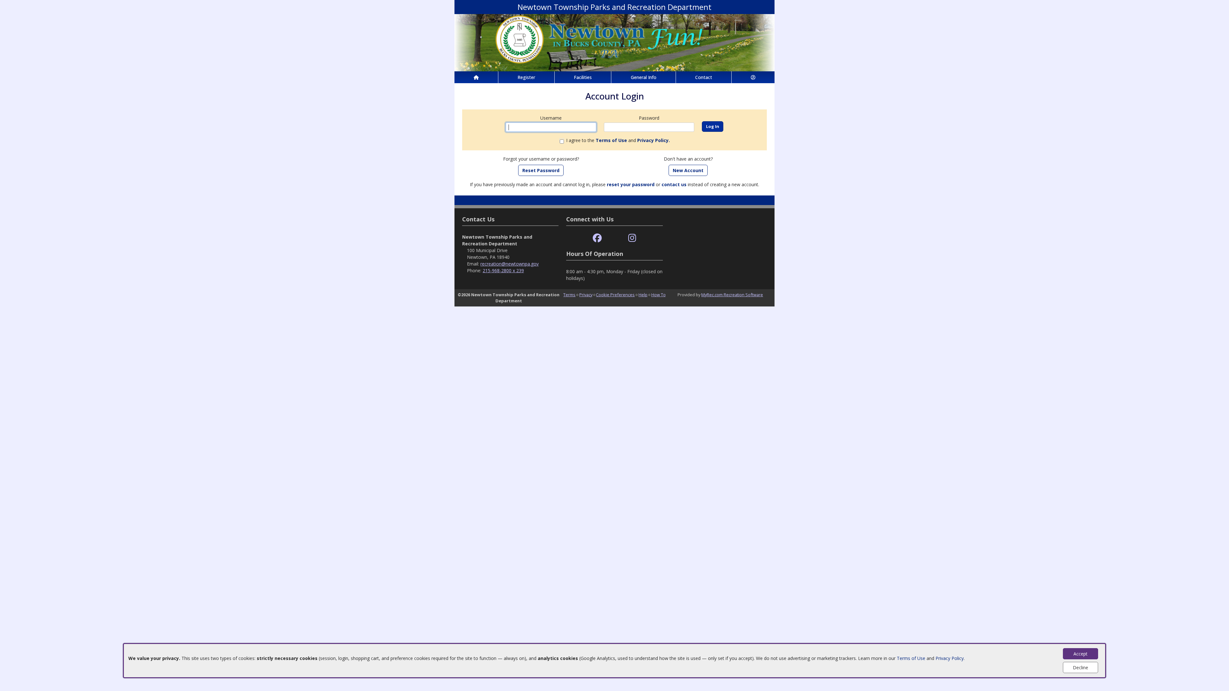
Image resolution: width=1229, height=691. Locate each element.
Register (526, 77)
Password (649, 118)
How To (658, 295)
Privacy (585, 295)
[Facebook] (597, 238)
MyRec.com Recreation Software (732, 295)
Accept (1080, 654)
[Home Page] (476, 77)
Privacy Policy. (653, 140)
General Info (643, 77)
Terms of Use (911, 658)
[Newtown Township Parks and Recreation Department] (614, 42)
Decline (1080, 667)
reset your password (631, 184)
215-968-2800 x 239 (503, 270)
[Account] (753, 77)
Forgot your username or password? (541, 159)
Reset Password (540, 170)
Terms (569, 295)
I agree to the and (618, 140)
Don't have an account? (688, 159)
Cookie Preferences (615, 295)
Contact (703, 77)
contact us (674, 184)
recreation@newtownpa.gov (509, 264)
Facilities (583, 77)
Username (551, 118)
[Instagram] (632, 238)
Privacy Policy (950, 658)
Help (643, 295)
